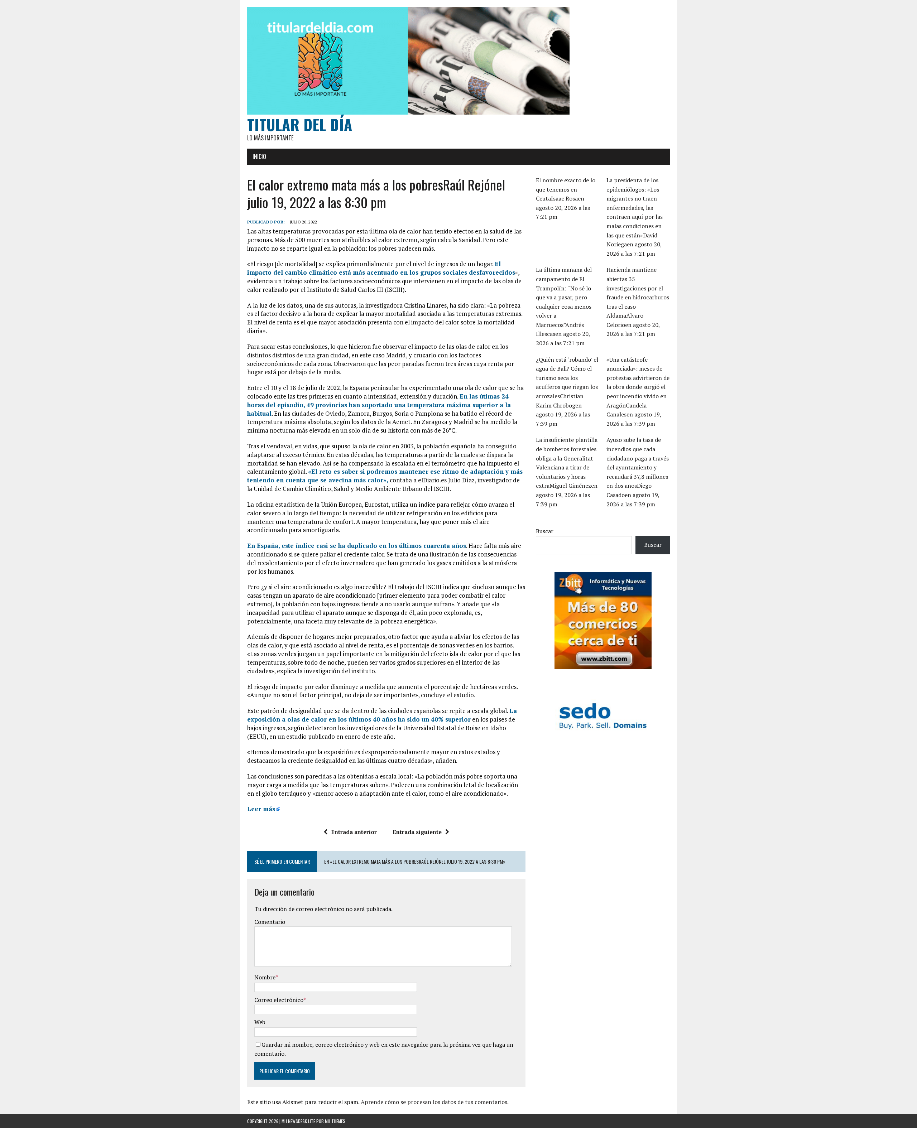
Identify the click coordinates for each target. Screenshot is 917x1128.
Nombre (264, 977)
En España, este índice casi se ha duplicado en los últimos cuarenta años (356, 545)
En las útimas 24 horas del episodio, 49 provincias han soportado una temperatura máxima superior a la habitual (379, 405)
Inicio (259, 156)
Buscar (544, 531)
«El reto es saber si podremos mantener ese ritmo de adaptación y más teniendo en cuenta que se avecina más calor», (385, 475)
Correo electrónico (278, 1000)
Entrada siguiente (417, 832)
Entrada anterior (354, 832)
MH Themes (335, 1121)
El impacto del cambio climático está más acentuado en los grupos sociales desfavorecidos (381, 268)
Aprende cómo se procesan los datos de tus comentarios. (435, 1102)
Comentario (269, 922)
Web (259, 1022)
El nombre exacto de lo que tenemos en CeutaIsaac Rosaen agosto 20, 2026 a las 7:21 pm (565, 198)
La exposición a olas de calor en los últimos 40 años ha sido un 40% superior (382, 715)
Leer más (261, 809)
